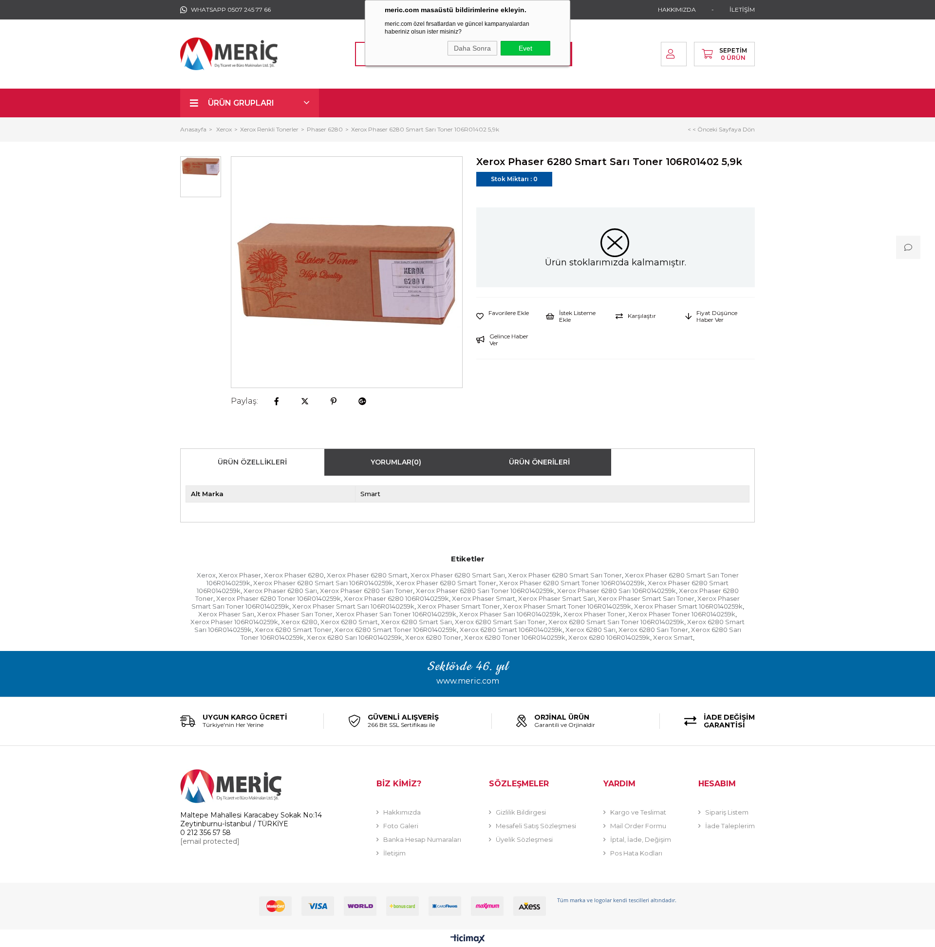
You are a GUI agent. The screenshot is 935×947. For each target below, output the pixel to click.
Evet (525, 48)
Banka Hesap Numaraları (422, 839)
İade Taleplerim (730, 826)
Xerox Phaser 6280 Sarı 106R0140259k (616, 590)
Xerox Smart (673, 637)
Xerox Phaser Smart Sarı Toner (646, 598)
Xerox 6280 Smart (349, 622)
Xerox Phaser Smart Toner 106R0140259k (567, 606)
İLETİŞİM (742, 9)
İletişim (394, 853)
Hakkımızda (402, 812)
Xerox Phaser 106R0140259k (234, 622)
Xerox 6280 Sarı (590, 629)
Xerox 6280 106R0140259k (609, 637)
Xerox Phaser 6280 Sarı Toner (366, 590)
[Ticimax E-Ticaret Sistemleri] (467, 939)
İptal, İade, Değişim (640, 839)
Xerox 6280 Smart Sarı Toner (500, 622)
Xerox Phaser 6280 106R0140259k (396, 598)
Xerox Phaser (240, 575)
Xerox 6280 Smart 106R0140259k (511, 629)
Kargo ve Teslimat (638, 812)
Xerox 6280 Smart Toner (293, 629)
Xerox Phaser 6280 (294, 575)
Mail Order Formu (638, 826)
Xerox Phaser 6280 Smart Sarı (458, 575)
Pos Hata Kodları (636, 853)
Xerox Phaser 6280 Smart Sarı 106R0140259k (323, 583)
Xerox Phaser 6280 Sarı (280, 590)
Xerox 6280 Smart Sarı (416, 622)
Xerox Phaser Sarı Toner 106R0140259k (396, 614)
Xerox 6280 (299, 622)
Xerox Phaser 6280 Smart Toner (446, 583)
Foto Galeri (400, 826)
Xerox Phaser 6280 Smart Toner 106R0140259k (572, 583)
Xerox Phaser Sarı (226, 614)
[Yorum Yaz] (908, 247)
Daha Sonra (472, 48)
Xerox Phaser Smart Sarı (556, 598)
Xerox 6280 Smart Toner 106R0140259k (396, 629)
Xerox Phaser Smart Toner (458, 606)
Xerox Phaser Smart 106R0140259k (688, 606)
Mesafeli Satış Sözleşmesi (536, 826)
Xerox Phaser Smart (483, 598)
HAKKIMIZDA (677, 9)
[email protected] (210, 841)
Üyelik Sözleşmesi (524, 839)
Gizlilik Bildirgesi (521, 812)
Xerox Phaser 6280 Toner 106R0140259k (278, 598)
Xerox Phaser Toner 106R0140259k (681, 614)
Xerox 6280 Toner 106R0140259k (514, 637)
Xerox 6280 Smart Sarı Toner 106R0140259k (616, 622)
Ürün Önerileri (539, 462)
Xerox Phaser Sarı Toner (295, 614)
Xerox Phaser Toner (594, 614)
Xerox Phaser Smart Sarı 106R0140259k (353, 606)
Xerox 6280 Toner (433, 637)
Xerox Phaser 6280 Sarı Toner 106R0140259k (485, 590)
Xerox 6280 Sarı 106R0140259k (354, 637)
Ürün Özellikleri (252, 462)
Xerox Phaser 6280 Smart (367, 575)
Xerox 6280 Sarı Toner (653, 629)
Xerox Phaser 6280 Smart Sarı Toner (565, 575)
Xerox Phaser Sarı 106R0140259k (510, 614)
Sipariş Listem (726, 812)
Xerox (206, 575)
